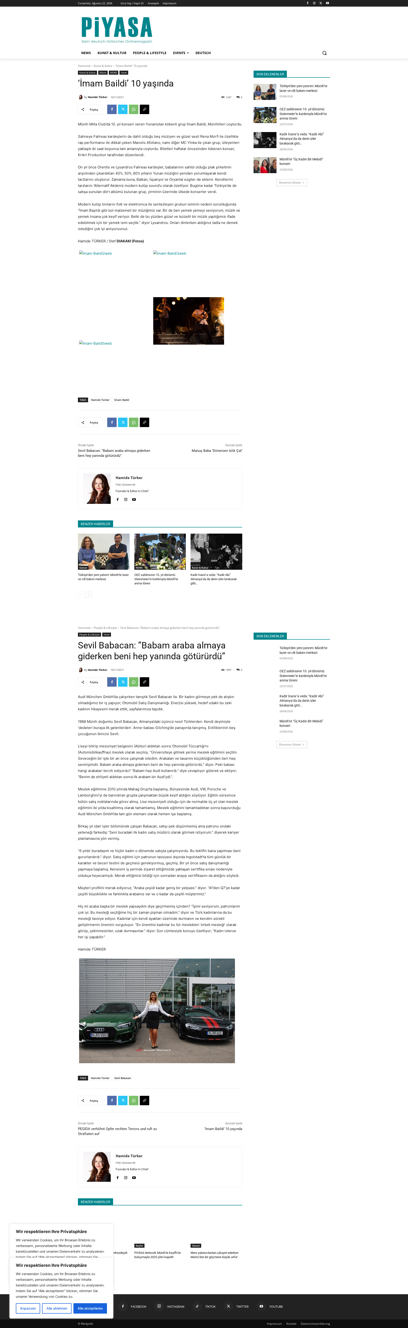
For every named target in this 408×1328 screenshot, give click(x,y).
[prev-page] (81, 595)
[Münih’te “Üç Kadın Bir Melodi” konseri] (265, 165)
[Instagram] (314, 3)
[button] (324, 53)
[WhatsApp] (133, 109)
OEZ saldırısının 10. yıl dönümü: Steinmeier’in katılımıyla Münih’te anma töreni (156, 579)
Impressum (274, 1324)
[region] (61, 1288)
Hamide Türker (97, 97)
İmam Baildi (121, 400)
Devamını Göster (290, 182)
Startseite (84, 66)
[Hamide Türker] (81, 97)
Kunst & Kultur (103, 66)
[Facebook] (307, 3)
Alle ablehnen (57, 1308)
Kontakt (291, 1324)
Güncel (83, 567)
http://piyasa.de (125, 484)
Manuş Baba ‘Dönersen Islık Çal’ (217, 451)
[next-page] (88, 595)
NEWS (113, 72)
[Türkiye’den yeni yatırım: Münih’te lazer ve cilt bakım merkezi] (104, 552)
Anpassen (28, 1308)
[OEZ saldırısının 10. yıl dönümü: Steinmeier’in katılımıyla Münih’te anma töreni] (160, 552)
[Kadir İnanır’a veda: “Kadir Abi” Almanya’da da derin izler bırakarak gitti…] (216, 552)
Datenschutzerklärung (315, 1324)
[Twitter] (320, 3)
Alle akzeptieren (90, 1308)
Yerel (124, 72)
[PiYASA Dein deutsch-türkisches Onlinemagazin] (116, 29)
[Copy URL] (144, 109)
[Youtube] (327, 3)
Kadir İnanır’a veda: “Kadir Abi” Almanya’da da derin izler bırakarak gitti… (214, 579)
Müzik (103, 72)
